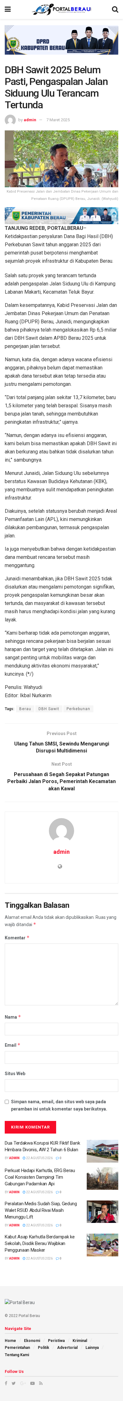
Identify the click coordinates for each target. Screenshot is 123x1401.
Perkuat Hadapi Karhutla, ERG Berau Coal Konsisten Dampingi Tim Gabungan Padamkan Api (40, 1177)
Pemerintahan (17, 1347)
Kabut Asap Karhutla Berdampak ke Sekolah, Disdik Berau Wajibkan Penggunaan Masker (39, 1243)
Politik (43, 1347)
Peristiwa (56, 1340)
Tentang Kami (17, 1355)
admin (30, 119)
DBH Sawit (48, 709)
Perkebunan (78, 709)
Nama (13, 1017)
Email (12, 1045)
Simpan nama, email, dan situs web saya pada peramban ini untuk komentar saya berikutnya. (59, 1105)
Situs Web (15, 1073)
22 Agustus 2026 (39, 1158)
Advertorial (67, 1347)
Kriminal (80, 1340)
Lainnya (92, 1347)
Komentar (17, 938)
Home (10, 1340)
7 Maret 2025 (58, 119)
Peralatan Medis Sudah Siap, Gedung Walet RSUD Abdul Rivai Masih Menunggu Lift (41, 1210)
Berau (25, 709)
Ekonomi (32, 1340)
